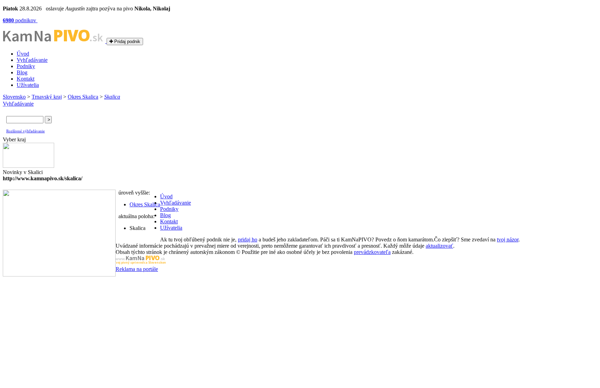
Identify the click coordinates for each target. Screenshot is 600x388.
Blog (22, 72)
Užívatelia (28, 85)
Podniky (26, 66)
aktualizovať (439, 246)
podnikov (20, 20)
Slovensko (14, 97)
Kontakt (25, 79)
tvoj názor (507, 239)
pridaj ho (247, 239)
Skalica (112, 97)
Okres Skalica (83, 97)
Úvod (23, 54)
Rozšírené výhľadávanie (25, 131)
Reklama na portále (137, 269)
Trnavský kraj (47, 97)
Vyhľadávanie (32, 60)
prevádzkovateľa (372, 252)
